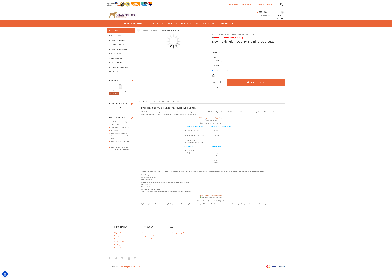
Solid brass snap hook (221, 71)
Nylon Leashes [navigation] (153, 30)
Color (214, 48)
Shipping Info (118, 233)
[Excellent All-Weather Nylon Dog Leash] (211, 120)
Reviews (176, 101)
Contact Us (265, 16)
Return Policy (118, 239)
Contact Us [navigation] (235, 4)
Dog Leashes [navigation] (145, 30)
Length (215, 57)
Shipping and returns (160, 101)
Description (143, 101)
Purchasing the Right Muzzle (120, 127)
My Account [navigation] (248, 4)
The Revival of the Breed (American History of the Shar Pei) (120, 136)
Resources (114, 130)
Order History (146, 233)
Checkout (261, 4)
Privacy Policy (118, 236)
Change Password (148, 236)
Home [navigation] (138, 30)
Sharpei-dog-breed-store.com (129, 267)
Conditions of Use (120, 242)
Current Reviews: (217, 88)
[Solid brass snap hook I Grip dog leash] (211, 197)
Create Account (147, 239)
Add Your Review (231, 88)
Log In (271, 4)
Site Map (117, 245)
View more (114, 93)
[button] (280, 5)
